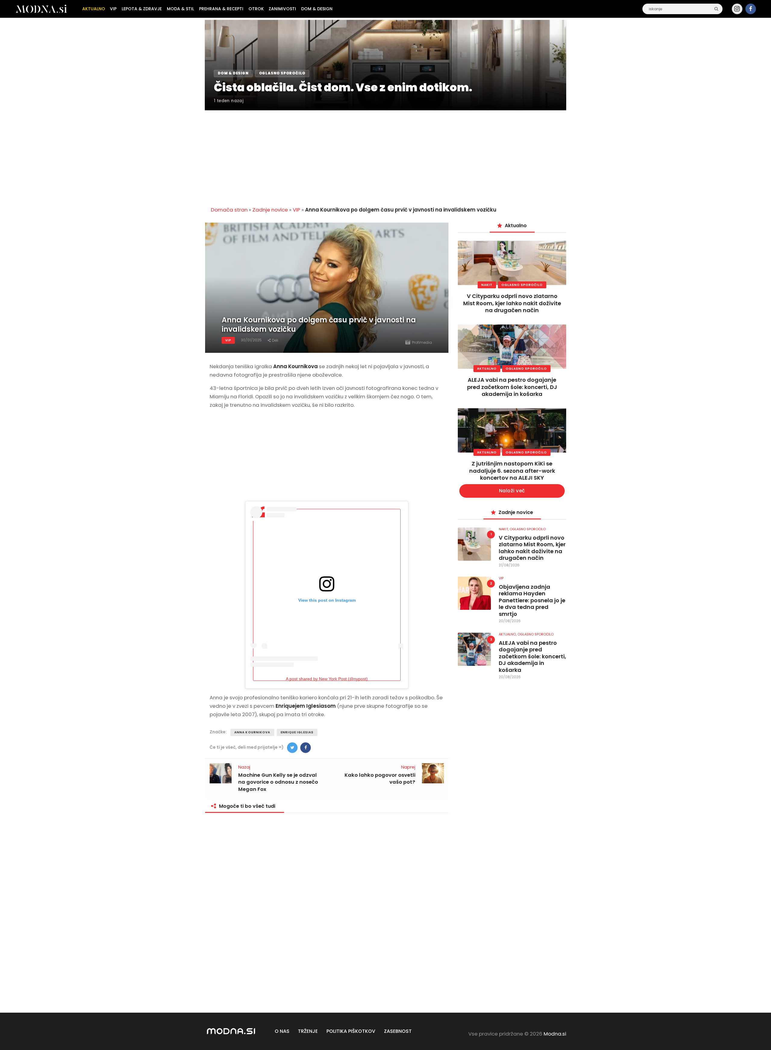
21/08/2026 (509, 565)
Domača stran (229, 209)
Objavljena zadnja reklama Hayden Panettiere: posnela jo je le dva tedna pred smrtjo (532, 601)
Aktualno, (508, 634)
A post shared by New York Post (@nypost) (327, 678)
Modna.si (555, 1033)
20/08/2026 (510, 620)
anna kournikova (252, 732)
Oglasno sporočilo (522, 285)
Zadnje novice (270, 209)
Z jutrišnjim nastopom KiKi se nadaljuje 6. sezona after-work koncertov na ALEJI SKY (512, 470)
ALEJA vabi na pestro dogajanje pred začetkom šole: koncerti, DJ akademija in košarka (512, 387)
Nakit (486, 285)
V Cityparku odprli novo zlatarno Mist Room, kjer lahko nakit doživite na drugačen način (512, 303)
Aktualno (487, 368)
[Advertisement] (385, 155)
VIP (296, 209)
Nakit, (504, 529)
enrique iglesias (297, 732)
